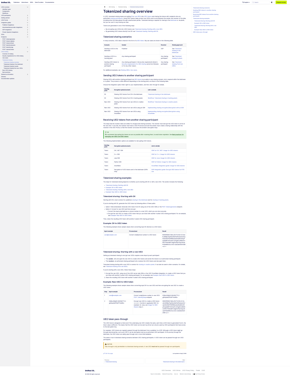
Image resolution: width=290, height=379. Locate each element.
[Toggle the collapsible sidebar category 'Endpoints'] (27, 37)
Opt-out (176, 374)
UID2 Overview (166, 370)
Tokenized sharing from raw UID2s (177, 64)
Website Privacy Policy (167, 374)
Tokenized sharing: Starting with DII (147, 31)
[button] (246, 2)
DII (132, 16)
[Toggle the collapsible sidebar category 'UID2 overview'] (27, 7)
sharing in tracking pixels (160, 200)
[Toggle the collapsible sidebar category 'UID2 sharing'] (27, 51)
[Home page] (104, 7)
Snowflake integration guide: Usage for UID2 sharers (168, 165)
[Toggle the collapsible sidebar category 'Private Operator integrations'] (27, 32)
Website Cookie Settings (185, 374)
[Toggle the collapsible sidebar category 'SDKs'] (27, 34)
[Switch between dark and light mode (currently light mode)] (272, 2)
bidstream (173, 20)
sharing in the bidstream (140, 200)
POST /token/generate (169, 207)
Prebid (198, 370)
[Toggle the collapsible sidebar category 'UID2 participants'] (27, 15)
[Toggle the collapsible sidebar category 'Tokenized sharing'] (27, 60)
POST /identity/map (140, 297)
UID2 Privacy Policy (188, 370)
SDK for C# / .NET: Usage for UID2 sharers (164, 150)
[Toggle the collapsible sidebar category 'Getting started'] (27, 18)
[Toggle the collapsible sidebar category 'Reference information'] (27, 74)
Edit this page (109, 353)
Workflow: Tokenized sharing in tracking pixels (162, 98)
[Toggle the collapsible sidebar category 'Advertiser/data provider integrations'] (27, 27)
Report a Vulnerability (155, 374)
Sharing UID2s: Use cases (129, 70)
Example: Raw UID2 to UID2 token (116, 192)
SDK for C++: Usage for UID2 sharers (163, 154)
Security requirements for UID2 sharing (134, 64)
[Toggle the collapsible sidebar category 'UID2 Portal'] (27, 20)
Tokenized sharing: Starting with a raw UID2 (148, 29)
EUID (203, 370)
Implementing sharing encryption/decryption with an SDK (166, 107)
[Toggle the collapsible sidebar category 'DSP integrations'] (27, 30)
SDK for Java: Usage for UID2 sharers (163, 158)
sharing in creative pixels (147, 264)
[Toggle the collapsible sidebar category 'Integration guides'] (27, 22)
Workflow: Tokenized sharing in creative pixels (162, 102)
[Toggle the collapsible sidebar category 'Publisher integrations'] (27, 25)
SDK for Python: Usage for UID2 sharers (163, 162)
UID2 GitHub (176, 370)
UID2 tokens (148, 16)
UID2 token (140, 40)
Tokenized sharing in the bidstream (177, 50)
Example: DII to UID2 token (114, 187)
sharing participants (116, 18)
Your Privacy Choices (200, 374)
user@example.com (110, 235)
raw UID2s (138, 16)
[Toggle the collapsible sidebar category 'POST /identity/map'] (27, 47)
